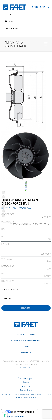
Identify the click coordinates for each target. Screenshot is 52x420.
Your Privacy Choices (22, 411)
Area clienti (12, 28)
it (5, 14)
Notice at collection (13, 416)
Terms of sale (26, 390)
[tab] (26, 209)
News (26, 382)
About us (26, 386)
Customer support (26, 378)
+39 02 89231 (28, 367)
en (10, 14)
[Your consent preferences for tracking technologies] (4, 415)
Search (11, 21)
